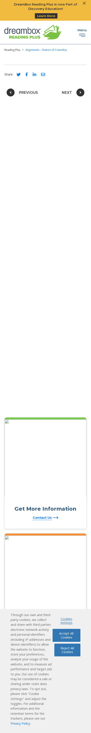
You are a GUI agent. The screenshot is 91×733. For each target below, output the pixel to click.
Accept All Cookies (66, 635)
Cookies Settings (66, 621)
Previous (28, 92)
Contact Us (42, 518)
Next (67, 92)
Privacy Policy (20, 723)
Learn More (46, 16)
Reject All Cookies (67, 650)
